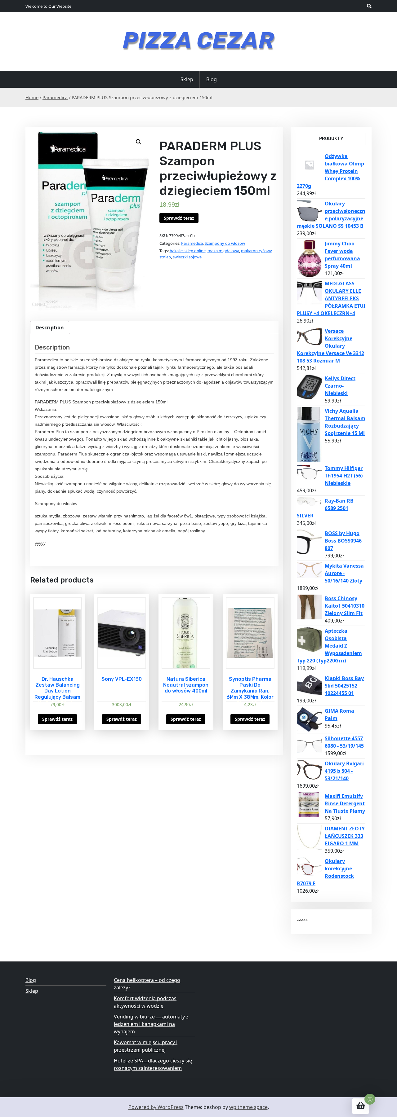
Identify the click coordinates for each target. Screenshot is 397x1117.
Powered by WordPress (156, 1107)
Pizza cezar (198, 40)
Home (31, 97)
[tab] (49, 327)
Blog (211, 79)
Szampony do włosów (225, 243)
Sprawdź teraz (179, 218)
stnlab (165, 257)
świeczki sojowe (187, 257)
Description (49, 327)
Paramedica (55, 97)
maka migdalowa (223, 250)
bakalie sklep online (188, 250)
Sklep (187, 79)
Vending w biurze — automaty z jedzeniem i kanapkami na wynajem (151, 1024)
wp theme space (248, 1107)
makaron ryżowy (256, 250)
